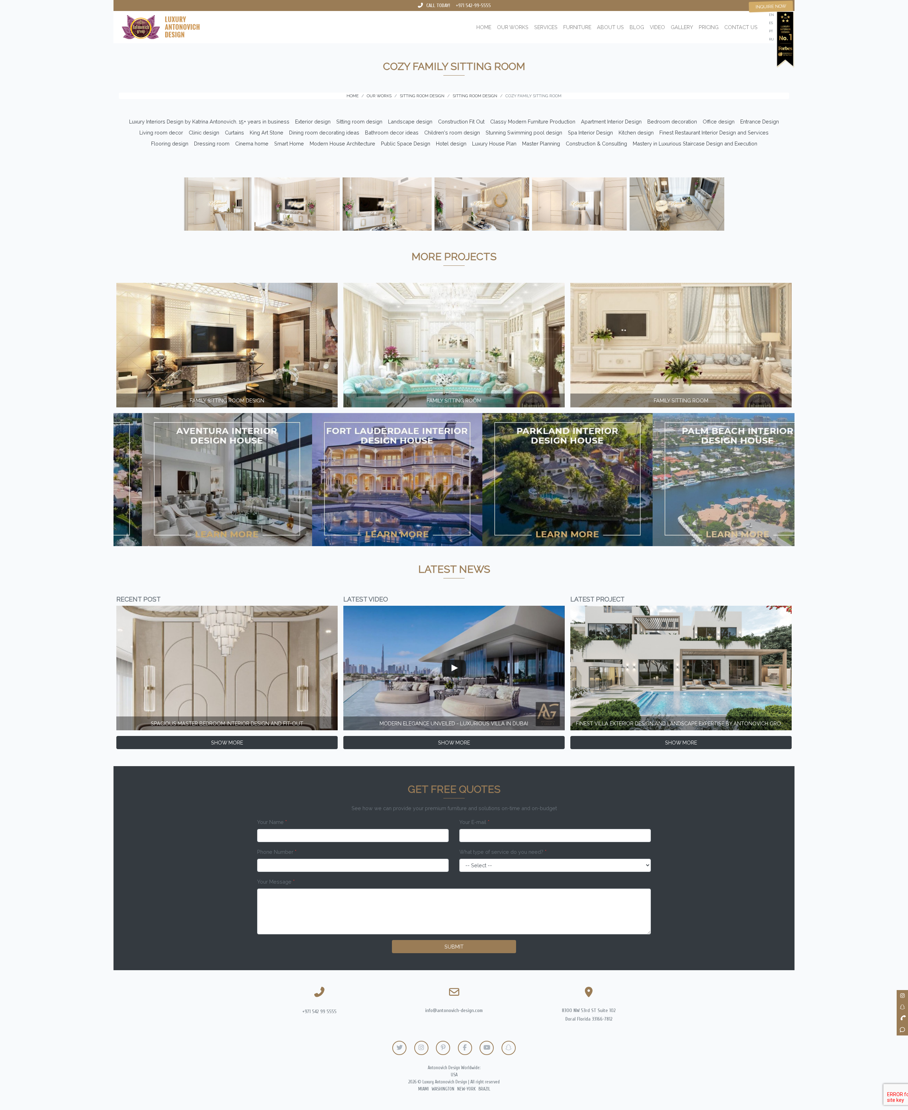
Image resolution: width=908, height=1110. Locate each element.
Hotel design (451, 144)
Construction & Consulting (596, 144)
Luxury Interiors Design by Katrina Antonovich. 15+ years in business (209, 122)
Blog (637, 27)
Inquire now (770, 6)
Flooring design (169, 144)
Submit (454, 947)
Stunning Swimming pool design (524, 133)
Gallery (682, 27)
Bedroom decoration (672, 122)
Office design (719, 122)
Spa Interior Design (590, 133)
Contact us (741, 27)
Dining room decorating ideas (324, 133)
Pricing (709, 27)
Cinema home (251, 144)
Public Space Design (405, 144)
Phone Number (277, 852)
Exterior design (313, 122)
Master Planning (541, 144)
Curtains (234, 133)
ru (771, 39)
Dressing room (211, 144)
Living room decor (161, 133)
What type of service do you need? (503, 852)
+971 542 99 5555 (319, 1012)
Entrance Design (759, 122)
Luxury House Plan (494, 144)
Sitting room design (359, 122)
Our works (512, 27)
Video (657, 27)
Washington (443, 1089)
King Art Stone (266, 133)
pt (771, 31)
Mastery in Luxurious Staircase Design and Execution (695, 144)
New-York (466, 1089)
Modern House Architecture (342, 144)
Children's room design (452, 133)
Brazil (484, 1089)
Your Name (272, 822)
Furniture (577, 27)
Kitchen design (636, 133)
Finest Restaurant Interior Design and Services (714, 133)
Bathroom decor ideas (392, 133)
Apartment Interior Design (611, 122)
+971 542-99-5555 (473, 5)
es (771, 23)
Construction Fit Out (461, 122)
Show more (227, 743)
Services (546, 27)
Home (483, 27)
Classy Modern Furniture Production (532, 122)
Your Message (276, 882)
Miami (423, 1089)
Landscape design (410, 122)
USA (454, 1074)
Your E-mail (474, 822)
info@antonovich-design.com (454, 1010)
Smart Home (289, 144)
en (771, 15)
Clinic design (204, 133)
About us (610, 27)
